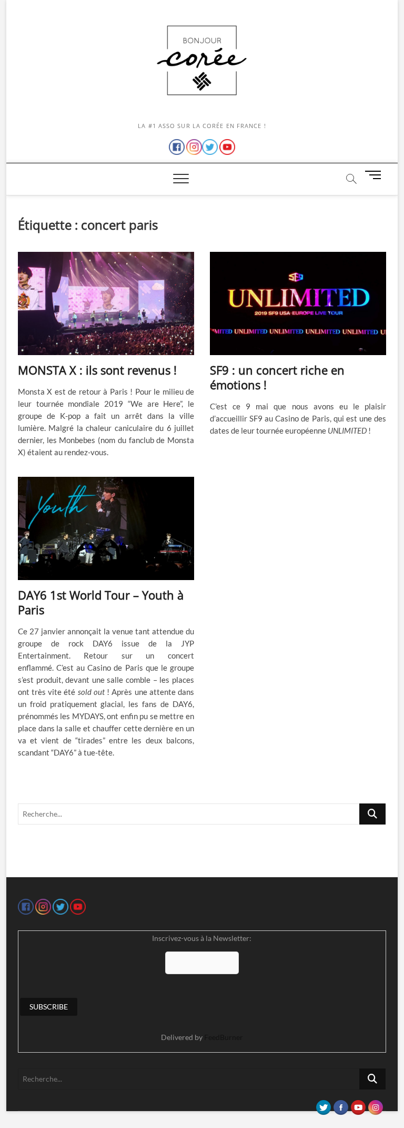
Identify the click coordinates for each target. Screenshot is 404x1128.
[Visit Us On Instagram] (375, 1105)
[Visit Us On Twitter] (323, 1105)
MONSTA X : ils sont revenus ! (97, 370)
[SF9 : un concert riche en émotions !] (298, 303)
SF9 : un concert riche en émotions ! (277, 377)
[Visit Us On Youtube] (358, 1105)
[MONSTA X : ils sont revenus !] (106, 303)
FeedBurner (223, 1037)
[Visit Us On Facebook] (340, 1105)
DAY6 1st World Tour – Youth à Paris (101, 602)
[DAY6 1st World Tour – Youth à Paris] (106, 528)
